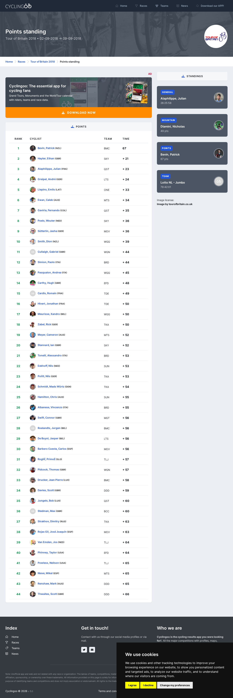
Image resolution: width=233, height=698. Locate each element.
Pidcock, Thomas (48, 469)
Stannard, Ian (46, 345)
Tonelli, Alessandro (50, 355)
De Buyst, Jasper (48, 438)
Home (9, 61)
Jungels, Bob (46, 500)
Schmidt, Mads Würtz (51, 386)
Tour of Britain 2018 (42, 61)
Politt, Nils (44, 376)
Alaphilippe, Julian (49, 168)
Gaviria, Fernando (49, 210)
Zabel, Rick (44, 324)
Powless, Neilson (48, 562)
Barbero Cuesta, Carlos (52, 448)
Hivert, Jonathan (48, 303)
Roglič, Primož (46, 459)
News (15, 653)
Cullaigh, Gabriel (48, 251)
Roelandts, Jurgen (49, 427)
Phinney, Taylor (47, 552)
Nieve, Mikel (45, 573)
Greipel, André (47, 179)
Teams (15, 648)
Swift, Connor (46, 417)
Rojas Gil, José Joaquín (52, 531)
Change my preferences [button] (175, 685)
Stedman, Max (46, 510)
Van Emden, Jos (48, 542)
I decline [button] (148, 685)
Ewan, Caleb (45, 199)
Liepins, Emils (46, 189)
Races (21, 61)
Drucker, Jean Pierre (50, 479)
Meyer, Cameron (48, 334)
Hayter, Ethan (46, 158)
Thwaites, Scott (47, 593)
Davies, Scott (46, 490)
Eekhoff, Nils (45, 365)
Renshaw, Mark (47, 583)
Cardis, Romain (47, 293)
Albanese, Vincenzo (50, 407)
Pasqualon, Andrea (49, 272)
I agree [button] (132, 685)
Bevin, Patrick (46, 148)
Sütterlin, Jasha (47, 230)
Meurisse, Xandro (49, 313)
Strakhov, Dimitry (48, 521)
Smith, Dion (45, 241)
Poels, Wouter (46, 220)
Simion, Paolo (46, 262)
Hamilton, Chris (47, 396)
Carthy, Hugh (46, 282)
